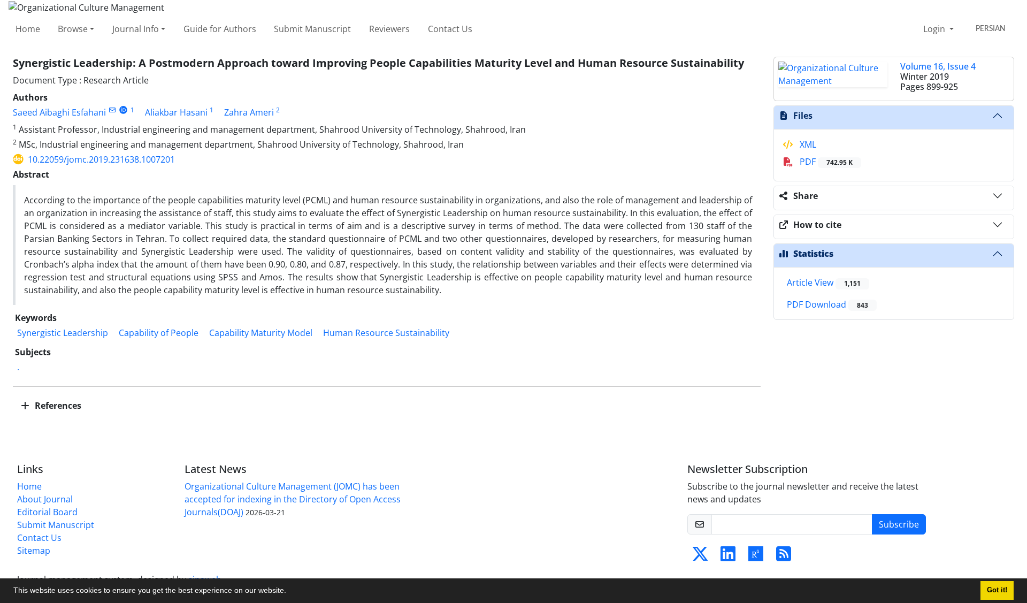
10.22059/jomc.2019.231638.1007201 (101, 159)
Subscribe (899, 524)
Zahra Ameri (249, 112)
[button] (290, 591)
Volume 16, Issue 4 (938, 66)
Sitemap (33, 550)
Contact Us (450, 29)
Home (28, 29)
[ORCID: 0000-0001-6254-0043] (123, 110)
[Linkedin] (728, 557)
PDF (825, 161)
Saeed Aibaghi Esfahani (59, 112)
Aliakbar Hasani (176, 112)
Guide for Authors (219, 29)
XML (807, 144)
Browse (73, 29)
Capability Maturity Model (260, 333)
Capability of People (158, 333)
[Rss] (783, 557)
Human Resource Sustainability (386, 333)
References (57, 405)
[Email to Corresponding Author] (112, 110)
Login (935, 29)
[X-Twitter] (700, 557)
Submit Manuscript (312, 29)
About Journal (45, 499)
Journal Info (135, 29)
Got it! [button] (997, 590)
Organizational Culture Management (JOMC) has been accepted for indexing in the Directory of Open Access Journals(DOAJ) (293, 499)
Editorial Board (47, 512)
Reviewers (389, 29)
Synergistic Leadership (62, 333)
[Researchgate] (756, 557)
